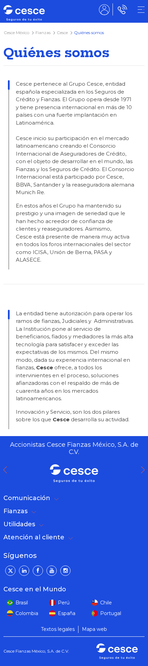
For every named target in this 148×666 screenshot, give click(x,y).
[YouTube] (51, 570)
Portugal (110, 613)
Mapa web (94, 629)
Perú (64, 603)
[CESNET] (141, 10)
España (66, 613)
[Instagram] (65, 570)
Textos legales (58, 629)
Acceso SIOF (104, 9)
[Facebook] (38, 570)
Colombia (26, 613)
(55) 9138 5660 (121, 9)
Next (144, 469)
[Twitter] (10, 570)
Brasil (21, 603)
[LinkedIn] (24, 570)
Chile (106, 603)
